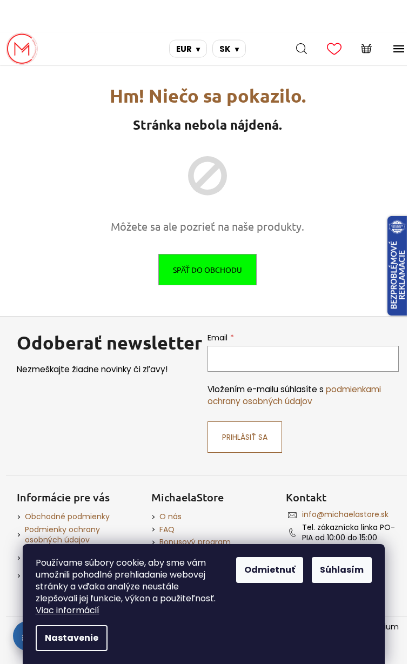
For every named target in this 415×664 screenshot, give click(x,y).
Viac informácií (67, 610)
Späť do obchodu (207, 269)
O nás (170, 516)
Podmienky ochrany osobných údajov (62, 534)
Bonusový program (195, 541)
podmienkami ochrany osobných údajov (294, 395)
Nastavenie (71, 638)
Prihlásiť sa (244, 437)
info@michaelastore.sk (345, 514)
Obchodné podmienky (67, 516)
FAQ (167, 529)
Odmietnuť (269, 570)
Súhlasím (342, 570)
